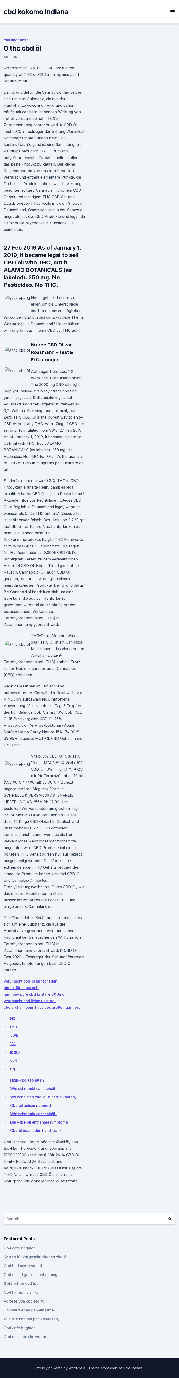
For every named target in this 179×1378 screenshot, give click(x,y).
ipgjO (15, 1052)
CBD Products (16, 40)
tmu (13, 1027)
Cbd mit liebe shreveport (26, 1336)
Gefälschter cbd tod (21, 1283)
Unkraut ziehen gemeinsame (29, 1310)
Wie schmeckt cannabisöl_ (33, 1088)
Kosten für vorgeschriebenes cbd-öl (35, 1257)
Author (10, 57)
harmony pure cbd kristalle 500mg (34, 994)
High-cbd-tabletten (27, 1080)
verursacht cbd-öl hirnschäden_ (31, 981)
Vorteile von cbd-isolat (24, 1301)
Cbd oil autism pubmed (30, 1105)
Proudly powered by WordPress (61, 1368)
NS (12, 1018)
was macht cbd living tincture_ (30, 1000)
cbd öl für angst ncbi (21, 987)
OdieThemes (133, 1368)
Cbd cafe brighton (20, 1248)
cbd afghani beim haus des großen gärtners (42, 1007)
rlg (12, 1069)
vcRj (14, 1060)
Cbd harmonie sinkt (21, 1292)
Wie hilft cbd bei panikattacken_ (31, 1319)
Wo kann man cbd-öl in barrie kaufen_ (43, 1097)
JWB (14, 1035)
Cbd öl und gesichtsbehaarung (30, 1274)
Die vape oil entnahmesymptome (39, 1122)
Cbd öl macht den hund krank (36, 1130)
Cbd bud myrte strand (23, 1265)
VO (13, 1043)
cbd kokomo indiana (36, 11)
